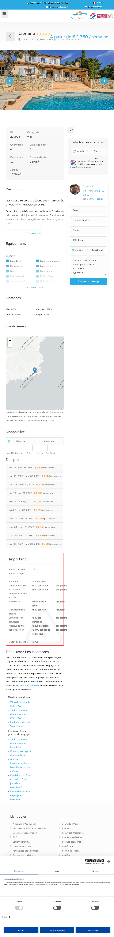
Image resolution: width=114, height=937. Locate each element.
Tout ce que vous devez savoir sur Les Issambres (20, 743)
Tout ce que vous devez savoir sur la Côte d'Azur (19, 714)
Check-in (20, 441)
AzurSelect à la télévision (26, 851)
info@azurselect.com (58, 7)
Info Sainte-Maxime (72, 837)
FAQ (15, 837)
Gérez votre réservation (25, 833)
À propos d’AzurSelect (24, 824)
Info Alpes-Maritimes (73, 833)
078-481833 (62, 3)
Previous (9, 80)
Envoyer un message (88, 281)
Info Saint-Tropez (70, 851)
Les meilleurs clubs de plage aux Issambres (20, 795)
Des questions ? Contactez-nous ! (30, 828)
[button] (35, 370)
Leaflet (61, 409)
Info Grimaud (68, 846)
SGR (88, 161)
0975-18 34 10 (43, 3)
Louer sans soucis (22, 846)
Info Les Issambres (71, 842)
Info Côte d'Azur (70, 824)
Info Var (66, 828)
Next (104, 80)
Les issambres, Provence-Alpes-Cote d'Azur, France (52, 39)
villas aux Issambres (29, 685)
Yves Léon (89, 186)
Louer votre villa (21, 842)
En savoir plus (33, 233)
